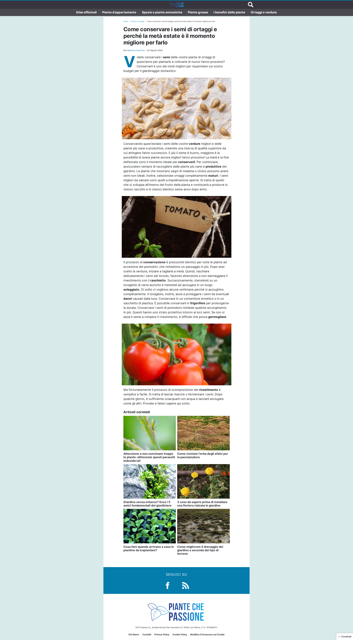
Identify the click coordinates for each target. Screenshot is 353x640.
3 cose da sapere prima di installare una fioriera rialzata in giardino (202, 503)
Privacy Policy (161, 634)
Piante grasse (198, 12)
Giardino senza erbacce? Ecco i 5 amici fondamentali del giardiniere (147, 503)
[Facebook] (167, 585)
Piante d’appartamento (119, 12)
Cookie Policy (180, 634)
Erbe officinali (86, 12)
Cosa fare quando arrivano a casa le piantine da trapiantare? (148, 548)
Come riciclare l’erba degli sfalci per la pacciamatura (202, 455)
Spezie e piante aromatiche (162, 12)
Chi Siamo (133, 634)
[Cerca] (250, 4)
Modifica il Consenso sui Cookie (207, 634)
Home (125, 21)
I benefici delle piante (229, 12)
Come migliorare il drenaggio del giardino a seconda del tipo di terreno (200, 550)
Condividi (346, 636)
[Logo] (176, 4)
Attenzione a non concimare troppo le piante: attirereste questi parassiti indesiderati (149, 457)
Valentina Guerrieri (136, 50)
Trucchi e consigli (137, 21)
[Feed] (185, 585)
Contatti (146, 634)
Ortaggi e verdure (264, 12)
